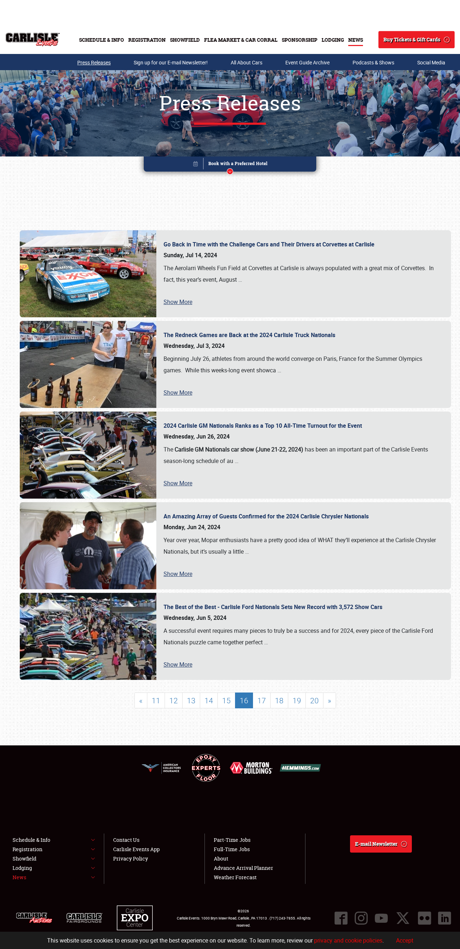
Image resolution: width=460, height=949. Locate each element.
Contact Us (126, 839)
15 (226, 700)
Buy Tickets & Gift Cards (411, 39)
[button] (230, 165)
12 (173, 700)
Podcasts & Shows (373, 62)
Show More (178, 302)
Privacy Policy (130, 858)
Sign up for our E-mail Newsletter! (171, 62)
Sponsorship (299, 39)
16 (244, 700)
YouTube (381, 918)
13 (191, 700)
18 (279, 700)
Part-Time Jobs (232, 839)
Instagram (361, 918)
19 (297, 700)
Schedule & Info (101, 39)
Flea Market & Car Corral (240, 39)
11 (156, 700)
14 (208, 700)
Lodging (333, 39)
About (221, 858)
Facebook (341, 918)
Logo (32, 39)
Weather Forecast (235, 877)
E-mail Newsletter (376, 843)
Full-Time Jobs (232, 849)
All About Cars (246, 62)
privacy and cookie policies (348, 940)
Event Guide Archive (307, 62)
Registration (147, 39)
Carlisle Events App (136, 849)
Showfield (185, 39)
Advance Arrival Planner (243, 867)
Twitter (402, 918)
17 (261, 700)
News (355, 39)
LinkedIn (444, 918)
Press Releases (94, 62)
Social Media (431, 62)
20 (314, 700)
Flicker (424, 918)
